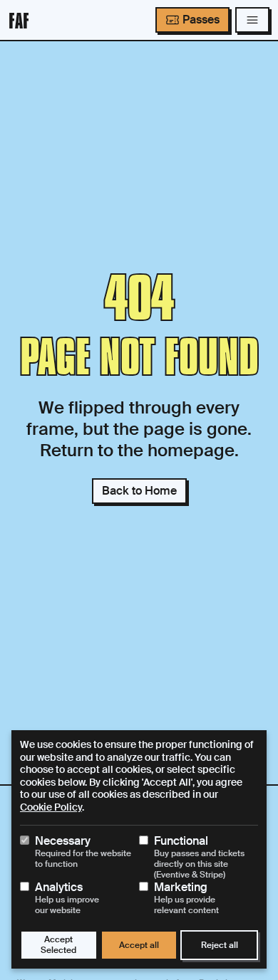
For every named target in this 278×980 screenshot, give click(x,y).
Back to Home (139, 490)
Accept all (139, 945)
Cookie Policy (51, 807)
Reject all (219, 945)
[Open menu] (252, 20)
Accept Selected (58, 945)
